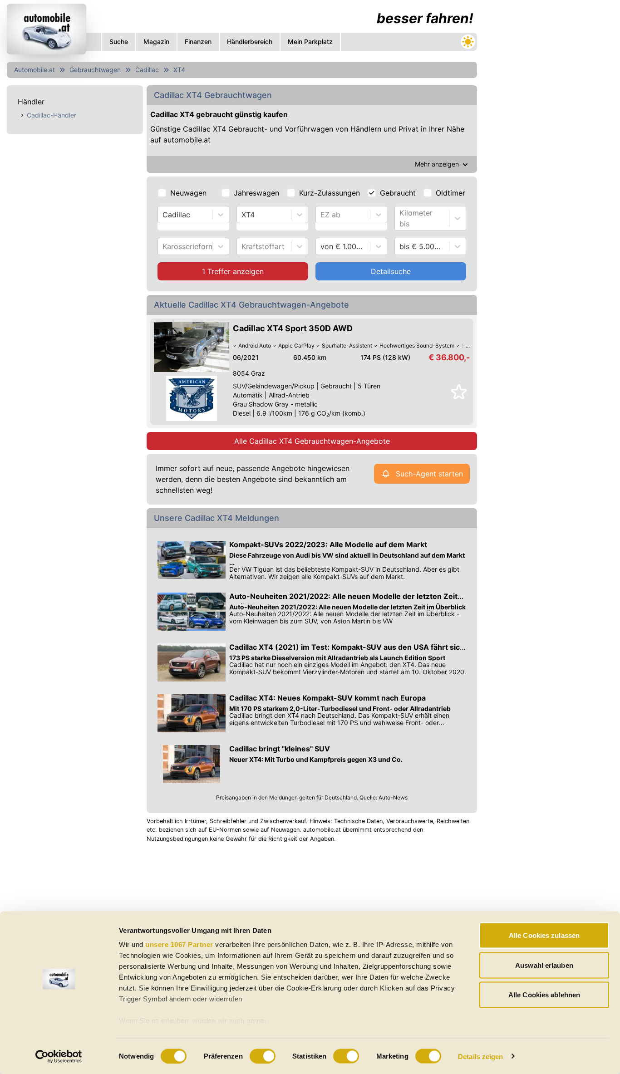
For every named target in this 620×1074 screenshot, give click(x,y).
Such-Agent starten (429, 473)
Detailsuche (391, 271)
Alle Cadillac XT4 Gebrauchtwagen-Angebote (312, 441)
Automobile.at (34, 70)
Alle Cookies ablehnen (544, 995)
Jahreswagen (256, 192)
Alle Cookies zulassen (544, 935)
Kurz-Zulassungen (329, 192)
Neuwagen (188, 192)
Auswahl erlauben (544, 965)
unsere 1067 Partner (179, 944)
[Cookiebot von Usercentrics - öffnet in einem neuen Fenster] (58, 1056)
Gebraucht (398, 192)
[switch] (263, 1056)
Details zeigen (480, 1056)
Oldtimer (450, 192)
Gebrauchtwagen (95, 70)
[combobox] (163, 214)
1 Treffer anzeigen (233, 271)
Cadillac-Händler (51, 115)
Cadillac (147, 70)
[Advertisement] (549, 136)
